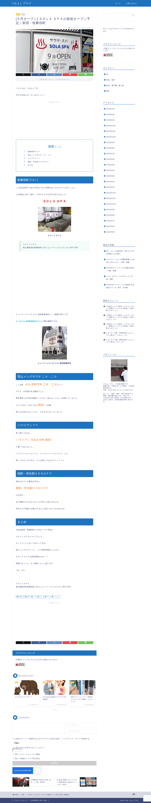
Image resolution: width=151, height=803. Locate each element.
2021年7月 (110, 221)
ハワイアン (56, 596)
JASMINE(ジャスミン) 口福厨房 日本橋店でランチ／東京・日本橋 (120, 286)
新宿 (27, 596)
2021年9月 (110, 210)
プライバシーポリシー (21, 800)
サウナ (40, 596)
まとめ (30, 165)
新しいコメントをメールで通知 (27, 754)
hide (57, 147)
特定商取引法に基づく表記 (39, 800)
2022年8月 (110, 148)
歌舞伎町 (20, 596)
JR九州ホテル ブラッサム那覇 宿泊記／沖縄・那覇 (120, 269)
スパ (33, 596)
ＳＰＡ (48, 596)
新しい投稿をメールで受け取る (27, 758)
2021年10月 (111, 204)
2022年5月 (110, 165)
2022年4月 (110, 170)
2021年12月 (111, 193)
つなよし (109, 319)
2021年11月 (111, 198)
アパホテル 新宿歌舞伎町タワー (29, 321)
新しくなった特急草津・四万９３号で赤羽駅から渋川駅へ (120, 252)
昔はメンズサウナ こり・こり (39, 155)
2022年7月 (110, 154)
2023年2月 (110, 120)
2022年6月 (110, 159)
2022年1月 (110, 187)
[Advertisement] (54, 119)
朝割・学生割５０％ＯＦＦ (38, 162)
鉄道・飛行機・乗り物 (115, 85)
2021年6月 (110, 226)
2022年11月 (111, 131)
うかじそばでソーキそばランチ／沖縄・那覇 (119, 277)
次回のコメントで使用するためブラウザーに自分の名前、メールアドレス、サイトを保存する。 (53, 739)
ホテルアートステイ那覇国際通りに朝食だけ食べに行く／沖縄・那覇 (120, 261)
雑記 (18, 14)
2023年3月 (110, 114)
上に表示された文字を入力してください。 (29, 748)
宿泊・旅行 (110, 80)
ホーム (118, 3)
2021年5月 (110, 232)
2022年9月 (110, 142)
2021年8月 (110, 215)
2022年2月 (110, 182)
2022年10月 (111, 137)
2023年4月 (110, 109)
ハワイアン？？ (34, 158)
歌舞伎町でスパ (34, 151)
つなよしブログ (21, 3)
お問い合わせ (131, 3)
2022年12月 (111, 126)
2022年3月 (110, 176)
